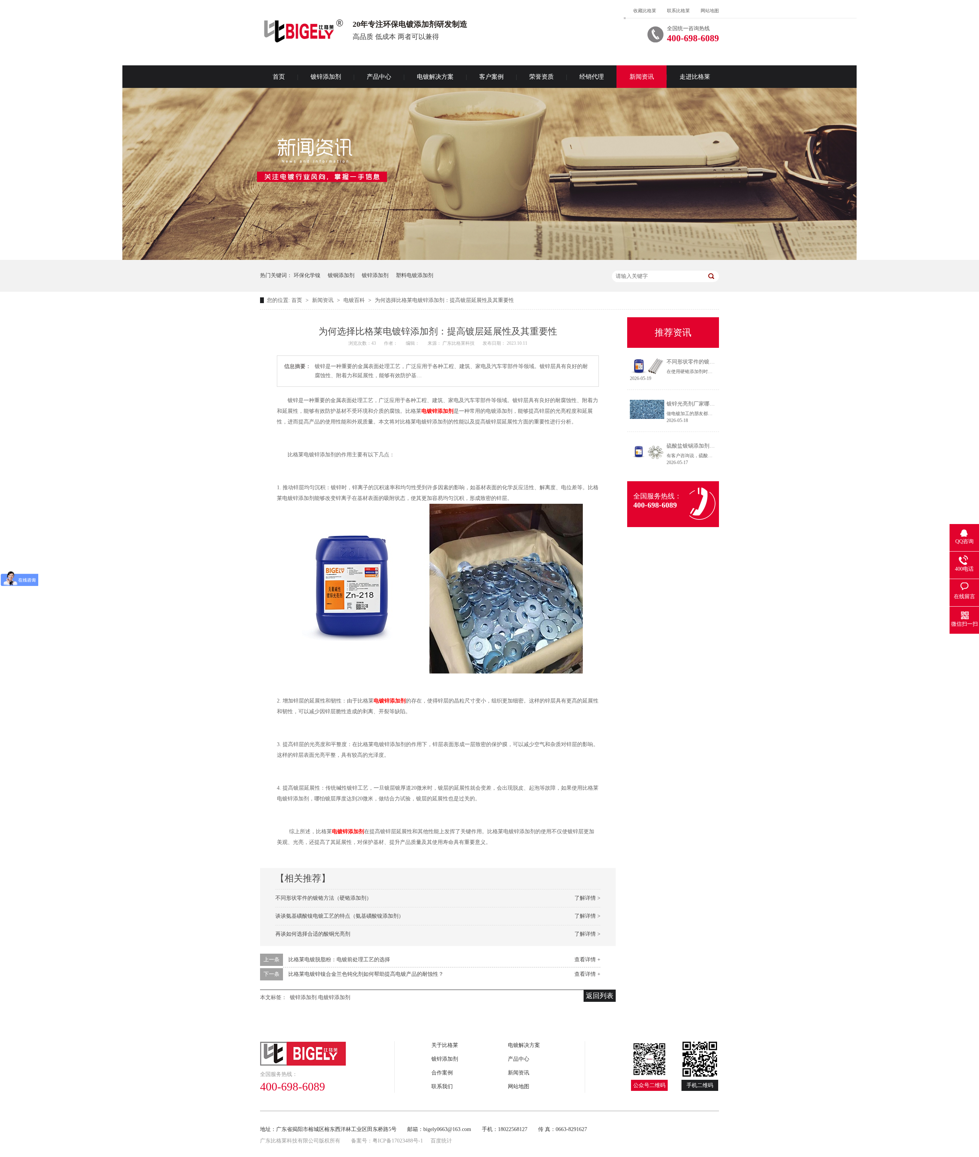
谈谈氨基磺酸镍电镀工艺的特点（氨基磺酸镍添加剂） (339, 916)
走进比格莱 (695, 76)
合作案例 (442, 1073)
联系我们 (442, 1086)
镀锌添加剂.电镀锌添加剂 (320, 997)
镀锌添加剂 (326, 76)
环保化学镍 (307, 275)
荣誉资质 (541, 76)
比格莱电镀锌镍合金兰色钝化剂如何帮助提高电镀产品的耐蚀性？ (366, 974)
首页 (279, 76)
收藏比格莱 (644, 10)
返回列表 (599, 996)
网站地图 (710, 10)
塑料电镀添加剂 (414, 275)
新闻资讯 (641, 76)
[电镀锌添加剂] (430, 587)
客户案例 (491, 76)
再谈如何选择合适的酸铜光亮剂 (312, 934)
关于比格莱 (444, 1045)
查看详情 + (587, 959)
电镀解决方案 (435, 76)
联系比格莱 (678, 10)
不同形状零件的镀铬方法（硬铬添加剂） (323, 898)
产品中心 (379, 76)
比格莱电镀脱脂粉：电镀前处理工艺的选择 (339, 959)
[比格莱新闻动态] (489, 258)
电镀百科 (354, 300)
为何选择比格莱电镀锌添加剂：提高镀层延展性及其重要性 (444, 300)
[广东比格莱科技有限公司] (327, 1054)
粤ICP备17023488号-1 (397, 1141)
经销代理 (591, 76)
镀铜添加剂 (341, 275)
